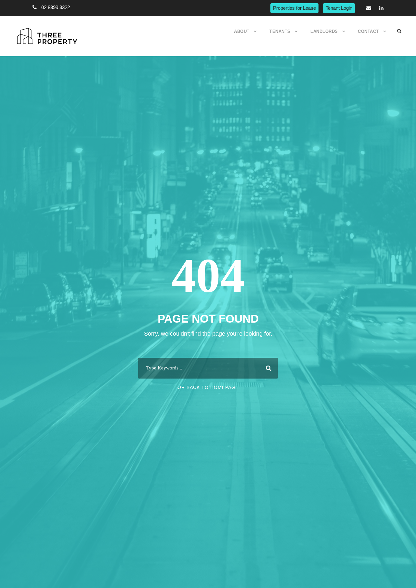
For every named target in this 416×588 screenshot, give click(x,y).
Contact (368, 31)
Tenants (280, 31)
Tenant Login (339, 8)
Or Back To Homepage (208, 387)
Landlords (324, 31)
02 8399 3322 (55, 7)
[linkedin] (381, 8)
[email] (368, 8)
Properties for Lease (294, 8)
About (242, 31)
